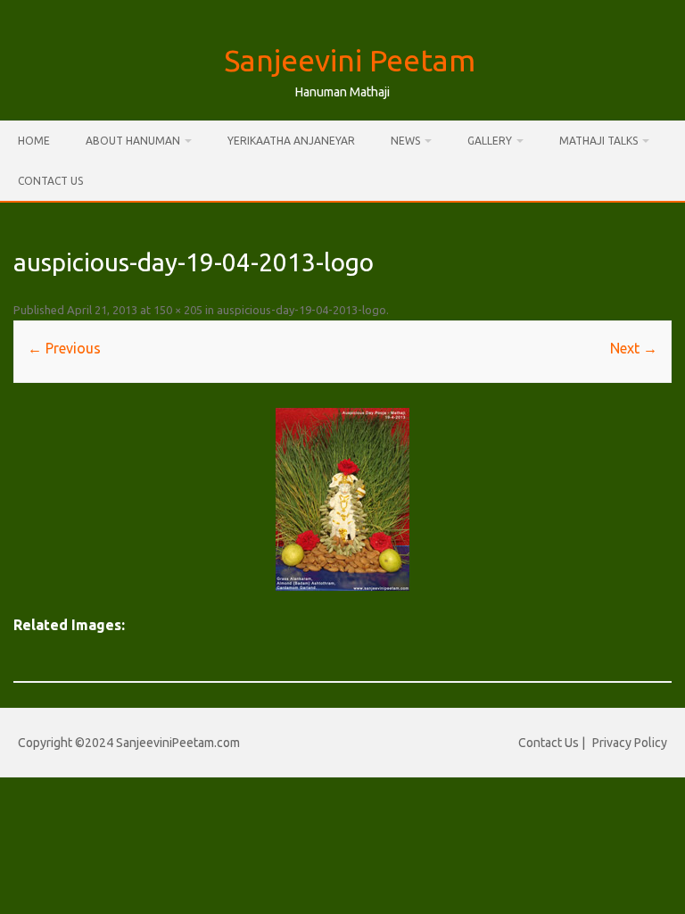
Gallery (489, 140)
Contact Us (50, 181)
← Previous (64, 348)
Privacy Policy (629, 742)
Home (34, 140)
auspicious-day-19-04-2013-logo (301, 309)
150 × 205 (177, 309)
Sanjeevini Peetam (349, 60)
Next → (633, 348)
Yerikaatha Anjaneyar (291, 140)
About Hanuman (133, 140)
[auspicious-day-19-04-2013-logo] (342, 499)
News (405, 140)
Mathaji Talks (598, 140)
